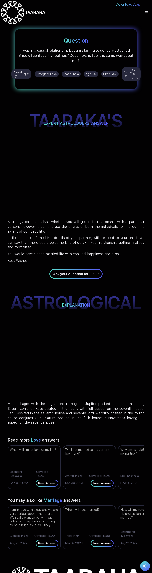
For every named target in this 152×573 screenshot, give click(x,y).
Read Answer (47, 483)
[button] (146, 12)
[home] (23, 12)
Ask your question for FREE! (76, 274)
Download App (128, 4)
